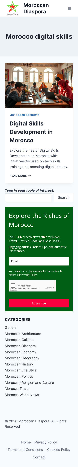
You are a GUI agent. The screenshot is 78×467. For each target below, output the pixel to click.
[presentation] (39, 85)
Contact (39, 457)
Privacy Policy (46, 442)
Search (64, 197)
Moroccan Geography (22, 358)
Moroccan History (19, 364)
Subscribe (39, 303)
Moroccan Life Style (21, 370)
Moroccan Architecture (23, 334)
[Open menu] (69, 8)
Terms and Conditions (25, 450)
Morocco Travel (17, 389)
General (11, 328)
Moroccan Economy (24, 115)
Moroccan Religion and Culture (29, 383)
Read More (20, 175)
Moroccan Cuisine (19, 340)
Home (26, 442)
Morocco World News (22, 395)
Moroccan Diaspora (20, 346)
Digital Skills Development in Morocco (31, 132)
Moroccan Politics (19, 376)
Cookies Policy (58, 450)
